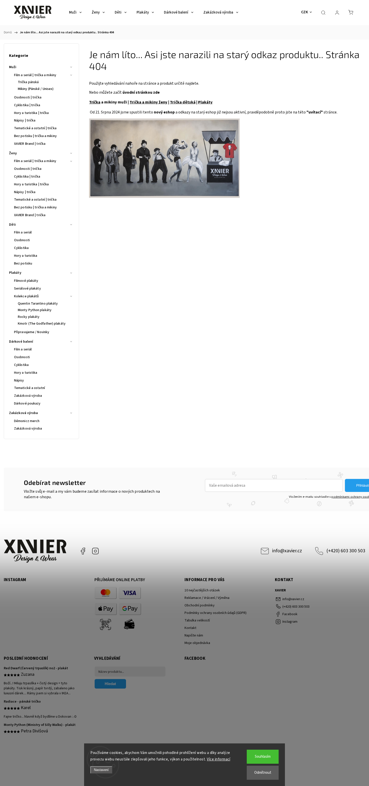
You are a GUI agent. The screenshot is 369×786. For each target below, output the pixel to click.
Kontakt (190, 627)
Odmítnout (262, 772)
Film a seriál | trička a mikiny (35, 75)
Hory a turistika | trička (31, 112)
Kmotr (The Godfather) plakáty (42, 323)
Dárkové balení (21, 341)
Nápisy (19, 380)
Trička (94, 102)
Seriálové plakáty (27, 288)
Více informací (218, 759)
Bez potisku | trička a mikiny (35, 136)
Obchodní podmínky (199, 605)
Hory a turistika (25, 255)
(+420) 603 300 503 (345, 550)
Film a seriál (23, 232)
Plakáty (15, 272)
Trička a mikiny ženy (148, 102)
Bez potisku (23, 263)
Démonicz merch (26, 421)
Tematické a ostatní (29, 387)
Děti (12, 224)
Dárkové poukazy (27, 403)
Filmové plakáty (26, 280)
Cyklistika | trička (27, 105)
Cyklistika (21, 247)
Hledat (110, 684)
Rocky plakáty (28, 316)
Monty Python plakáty (34, 310)
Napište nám (193, 635)
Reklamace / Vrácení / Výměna (206, 597)
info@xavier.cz (287, 550)
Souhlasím (263, 756)
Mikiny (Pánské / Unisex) (35, 88)
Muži (12, 67)
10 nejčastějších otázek (202, 590)
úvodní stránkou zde (141, 92)
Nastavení (101, 770)
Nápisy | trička (25, 120)
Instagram (95, 551)
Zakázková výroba (28, 395)
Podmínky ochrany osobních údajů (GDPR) (215, 612)
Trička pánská (28, 82)
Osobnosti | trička (27, 97)
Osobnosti (22, 240)
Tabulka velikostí (197, 620)
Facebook (83, 551)
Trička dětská (183, 102)
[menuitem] (75, 12)
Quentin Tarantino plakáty (38, 303)
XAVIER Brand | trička (29, 143)
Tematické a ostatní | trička (35, 128)
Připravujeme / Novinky (31, 332)
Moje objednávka (197, 642)
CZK (304, 12)
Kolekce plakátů (26, 296)
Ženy (13, 153)
